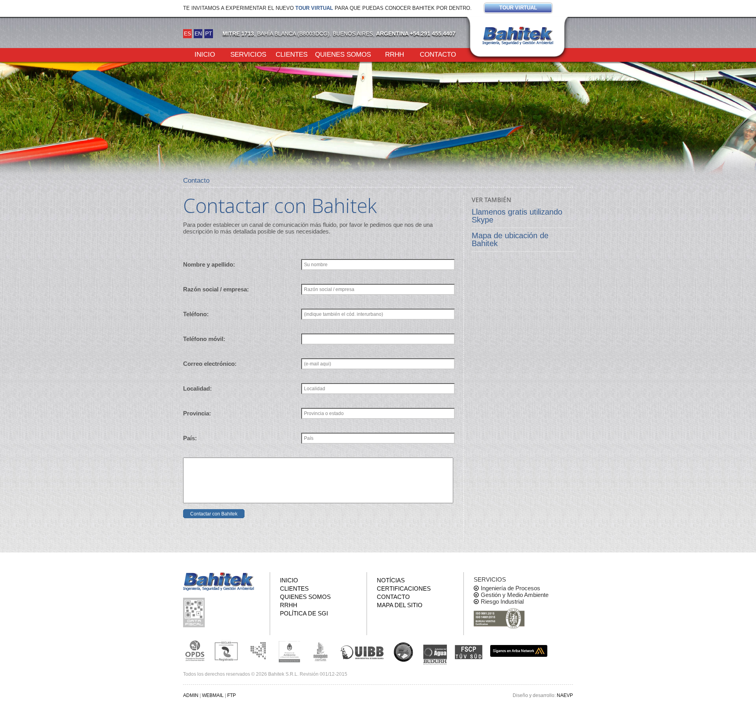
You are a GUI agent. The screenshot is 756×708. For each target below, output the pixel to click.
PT (208, 33)
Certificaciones (404, 588)
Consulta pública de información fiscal (195, 612)
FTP (231, 695)
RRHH (394, 54)
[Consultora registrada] (195, 651)
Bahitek (517, 35)
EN (198, 33)
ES (187, 33)
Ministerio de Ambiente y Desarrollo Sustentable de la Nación (289, 651)
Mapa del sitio (399, 605)
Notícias (391, 580)
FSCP (468, 652)
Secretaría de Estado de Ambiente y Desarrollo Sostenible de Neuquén (321, 651)
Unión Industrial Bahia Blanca (362, 651)
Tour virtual (314, 8)
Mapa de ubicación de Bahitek (510, 239)
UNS (403, 652)
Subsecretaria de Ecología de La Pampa (258, 651)
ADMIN (190, 695)
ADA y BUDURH (435, 655)
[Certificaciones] (499, 619)
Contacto (438, 54)
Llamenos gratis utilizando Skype (517, 216)
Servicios (248, 54)
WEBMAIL (213, 695)
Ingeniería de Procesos (510, 588)
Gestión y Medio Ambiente (514, 594)
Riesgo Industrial (502, 601)
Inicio (205, 54)
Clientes (292, 54)
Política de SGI (304, 613)
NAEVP (565, 695)
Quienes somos (343, 54)
